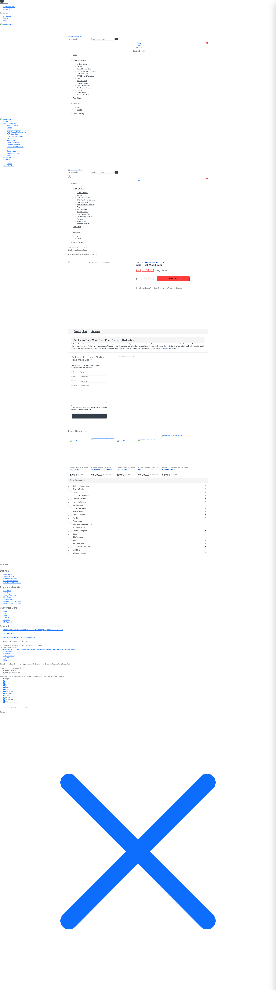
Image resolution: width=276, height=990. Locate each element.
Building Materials (79, 60)
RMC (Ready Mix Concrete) (86, 71)
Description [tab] (80, 331)
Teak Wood (147, 262)
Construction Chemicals (85, 88)
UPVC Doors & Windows (85, 76)
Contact (79, 110)
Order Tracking (78, 114)
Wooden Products (83, 95)
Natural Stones (82, 81)
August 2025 (7, 9)
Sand (5, 20)
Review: (74, 385)
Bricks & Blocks (82, 64)
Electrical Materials (83, 85)
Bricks (5, 18)
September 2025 (9, 7)
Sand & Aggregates (84, 69)
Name (74, 376)
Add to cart (171, 279)
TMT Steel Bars (82, 74)
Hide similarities (10, 670)
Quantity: (139, 279)
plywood (164, 348)
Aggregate (7, 16)
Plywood (85, 467)
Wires (9, 155)
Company (76, 103)
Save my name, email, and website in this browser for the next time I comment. (89, 409)
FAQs (78, 107)
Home (75, 55)
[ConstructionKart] (6, 24)
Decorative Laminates (181, 467)
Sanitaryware (81, 93)
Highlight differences (12, 672)
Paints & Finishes (82, 83)
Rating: (74, 372)
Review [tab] (95, 331)
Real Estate (77, 98)
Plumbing (80, 90)
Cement (79, 66)
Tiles (78, 78)
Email (73, 381)
